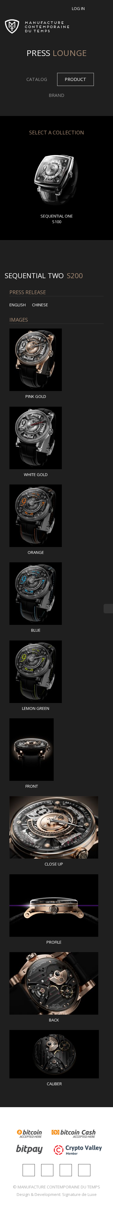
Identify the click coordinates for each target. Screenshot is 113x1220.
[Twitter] (66, 1170)
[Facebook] (47, 1170)
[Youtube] (84, 1170)
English (17, 305)
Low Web (43, 381)
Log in (78, 8)
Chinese (40, 305)
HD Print (28, 381)
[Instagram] (29, 1170)
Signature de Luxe (79, 1194)
